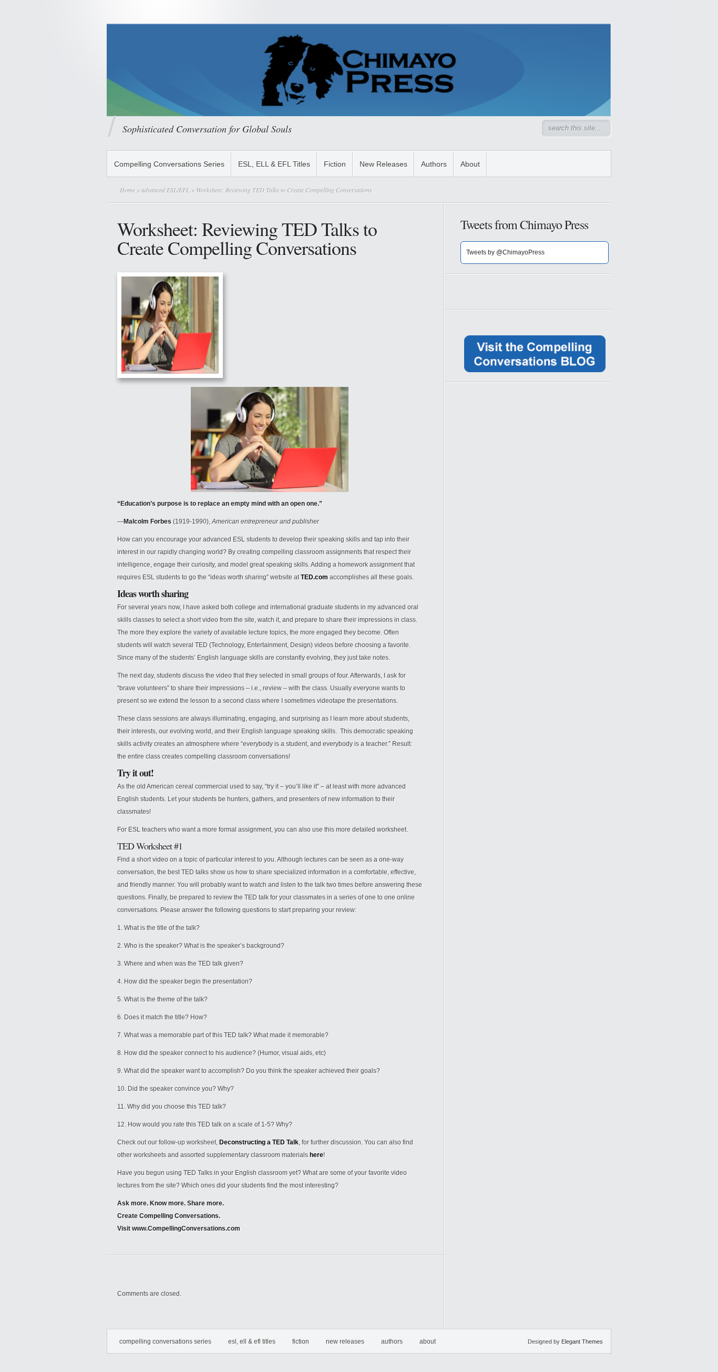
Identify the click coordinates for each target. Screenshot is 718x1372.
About (470, 164)
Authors (434, 164)
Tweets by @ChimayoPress (505, 252)
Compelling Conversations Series (169, 164)
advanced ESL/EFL (165, 190)
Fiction (335, 164)
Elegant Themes (582, 1341)
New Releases (383, 164)
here (316, 1155)
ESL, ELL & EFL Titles (274, 164)
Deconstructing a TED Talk (259, 1142)
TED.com (314, 577)
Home (127, 190)
